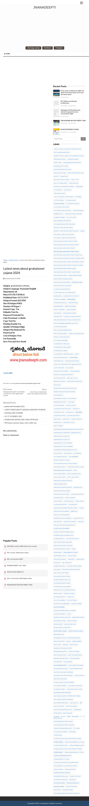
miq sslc (81, 521)
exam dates (58, 296)
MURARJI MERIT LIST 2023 (16, 565)
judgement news (60, 415)
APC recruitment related (62, 169)
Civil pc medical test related (63, 197)
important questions (74, 381)
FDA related (58, 316)
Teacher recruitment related (64, 725)
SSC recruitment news (74, 689)
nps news (71, 559)
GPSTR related (58, 361)
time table (72, 732)
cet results (67, 190)
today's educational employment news (67, 738)
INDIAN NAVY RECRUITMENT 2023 (19, 585)
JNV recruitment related (62, 409)
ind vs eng (57, 385)
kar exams (57, 419)
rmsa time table (74, 651)
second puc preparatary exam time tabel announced (37, 393)
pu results (70, 597)
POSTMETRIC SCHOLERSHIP (62, 586)
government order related (63, 354)
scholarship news (60, 665)
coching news (71, 200)
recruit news (72, 621)
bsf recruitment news (61, 179)
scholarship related (61, 668)
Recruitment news (60, 631)
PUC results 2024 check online (18, 553)
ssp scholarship (71, 706)
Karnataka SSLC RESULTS (62, 439)
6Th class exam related (62, 152)
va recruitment (70, 769)
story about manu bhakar (63, 713)
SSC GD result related (75, 686)
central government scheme (64, 186)
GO (83, 139)
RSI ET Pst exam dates (75, 655)
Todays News (58, 752)
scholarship (67, 662)
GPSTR (77, 354)
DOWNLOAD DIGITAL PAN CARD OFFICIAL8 (21, 420)
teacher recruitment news (63, 721)
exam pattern (73, 303)
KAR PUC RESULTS (76, 419)
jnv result (76, 409)
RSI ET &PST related (60, 655)
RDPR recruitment (78, 617)
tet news (76, 728)
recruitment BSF (70, 624)
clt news (78, 197)
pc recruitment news (74, 566)
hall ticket (69, 368)
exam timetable (59, 309)
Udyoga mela (58, 769)
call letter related (60, 183)
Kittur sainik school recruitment (65, 463)
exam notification (60, 303)
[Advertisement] (25, 156)
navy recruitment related (63, 542)
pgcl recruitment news (62, 576)
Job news (79, 412)
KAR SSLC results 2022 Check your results (22, 546)
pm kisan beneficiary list (62, 580)
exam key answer (60, 299)
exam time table (70, 306)
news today (72, 556)
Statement (77, 709)
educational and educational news (66, 245)
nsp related (80, 559)
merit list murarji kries (61, 515)
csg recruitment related (73, 214)
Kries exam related (60, 484)
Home (7, 54)
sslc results (74, 703)
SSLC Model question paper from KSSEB (67, 696)
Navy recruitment (72, 538)
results (65, 644)
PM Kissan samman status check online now (21, 423)
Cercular (79, 186)
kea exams (67, 453)
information (58, 395)
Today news (58, 735)
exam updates (71, 309)
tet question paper (60, 732)
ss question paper (60, 686)
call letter (75, 179)
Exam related (58, 306)
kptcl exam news (59, 474)
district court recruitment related (66, 231)
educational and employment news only (68, 255)
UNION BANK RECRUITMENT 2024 (73, 120)
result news (77, 641)
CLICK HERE (8, 373)
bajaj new (64, 176)
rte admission (75, 658)
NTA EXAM (57, 562)
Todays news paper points (62, 755)
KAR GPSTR (66, 419)
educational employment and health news (69, 262)
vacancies (72, 779)
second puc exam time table (63, 675)
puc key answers (59, 600)
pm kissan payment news (62, 583)
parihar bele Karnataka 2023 (14, 406)
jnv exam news (59, 405)
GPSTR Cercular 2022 (61, 357)
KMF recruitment (60, 467)
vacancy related (71, 786)
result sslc (57, 644)
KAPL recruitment (73, 415)
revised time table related (63, 648)
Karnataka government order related (67, 432)
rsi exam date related (61, 658)
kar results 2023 (69, 422)
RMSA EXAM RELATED (60, 651)
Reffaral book (59, 634)
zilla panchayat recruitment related (66, 793)
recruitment (58, 624)
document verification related (65, 238)
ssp (81, 703)
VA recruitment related (62, 773)
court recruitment (73, 203)
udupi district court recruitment (65, 766)
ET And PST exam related (62, 289)
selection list (79, 675)
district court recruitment (63, 227)
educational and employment (64, 248)
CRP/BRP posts (58, 214)
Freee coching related (61, 337)
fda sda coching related (72, 316)
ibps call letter (72, 378)
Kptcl (75, 470)
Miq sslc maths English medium (64, 525)
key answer (77, 453)
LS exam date (72, 504)
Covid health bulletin (61, 207)
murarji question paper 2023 (63, 535)
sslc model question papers (63, 699)
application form (60, 173)
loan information (60, 504)
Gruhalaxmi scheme (72, 361)
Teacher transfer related (63, 728)
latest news (58, 501)
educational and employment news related (69, 258)
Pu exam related (59, 597)
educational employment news (65, 268)
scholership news (76, 668)
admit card (57, 162)
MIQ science (58, 521)
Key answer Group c (61, 456)
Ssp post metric (59, 706)
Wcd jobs (57, 790)
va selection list (75, 776)
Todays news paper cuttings (74, 752)
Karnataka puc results (61, 436)
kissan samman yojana (61, 460)
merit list (74, 511)
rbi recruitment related (62, 617)
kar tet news (58, 426)
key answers (73, 456)
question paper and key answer (65, 610)
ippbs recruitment (60, 402)
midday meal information (63, 518)
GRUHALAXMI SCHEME (14, 413)
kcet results (58, 453)
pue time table (72, 600)
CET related (58, 190)
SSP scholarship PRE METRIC (63, 709)
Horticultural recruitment (63, 374)
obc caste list (67, 562)
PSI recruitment (69, 593)
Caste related (73, 183)
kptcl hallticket (73, 477)
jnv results (70, 412)
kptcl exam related (74, 474)
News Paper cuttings (70, 552)
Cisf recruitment (60, 193)
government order (60, 350)
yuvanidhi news (67, 790)
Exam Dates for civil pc (71, 296)
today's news (58, 742)
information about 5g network (65, 398)
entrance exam (77, 282)
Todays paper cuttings (61, 759)
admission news (73, 159)
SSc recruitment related (62, 692)
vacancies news (59, 783)
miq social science (70, 521)
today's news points (61, 745)
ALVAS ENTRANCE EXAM (70, 129)
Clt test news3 (59, 200)
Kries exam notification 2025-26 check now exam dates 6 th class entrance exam (72, 92)
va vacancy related (60, 779)
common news (13, 260)
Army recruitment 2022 (76, 173)
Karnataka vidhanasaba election (65, 450)
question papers (59, 614)
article (56, 176)
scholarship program (75, 665)
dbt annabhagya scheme (62, 221)
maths (81, 508)
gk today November (61, 340)
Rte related (58, 662)
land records (58, 498)
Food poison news (60, 327)
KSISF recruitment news (62, 491)
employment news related (63, 279)
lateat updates (70, 498)
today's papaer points (76, 745)
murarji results (59, 538)
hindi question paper (61, 371)
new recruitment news (62, 549)
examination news (69, 313)
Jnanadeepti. (44, 803)
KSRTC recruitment (77, 494)
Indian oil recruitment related (64, 392)
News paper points (60, 556)
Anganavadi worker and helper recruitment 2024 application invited (14, 393)
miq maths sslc (78, 518)
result (68, 641)
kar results (58, 422)
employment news (74, 275)
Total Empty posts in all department (66, 762)
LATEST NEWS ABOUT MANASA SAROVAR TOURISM (25, 410)
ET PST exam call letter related (64, 292)
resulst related (59, 641)
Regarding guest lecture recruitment (67, 638)
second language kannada (63, 672)
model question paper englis (64, 532)
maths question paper (61, 511)
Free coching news (60, 333)
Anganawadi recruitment (72, 162)
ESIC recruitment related (62, 285)
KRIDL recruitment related (63, 480)
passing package (59, 566)
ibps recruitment (60, 381)
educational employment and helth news (68, 265)
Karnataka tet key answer (63, 443)
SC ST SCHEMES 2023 (13, 416)
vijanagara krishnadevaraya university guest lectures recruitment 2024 (70, 112)
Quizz (69, 614)
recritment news (60, 621)
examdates (57, 313)
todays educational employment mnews (68, 749)
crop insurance (78, 210)
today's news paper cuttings (74, 742)
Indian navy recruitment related (65, 388)
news (73, 549)
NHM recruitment (60, 559)
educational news (60, 275)
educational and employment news (66, 251)
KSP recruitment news (61, 494)
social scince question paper (64, 682)
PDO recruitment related (71, 569)
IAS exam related (59, 378)
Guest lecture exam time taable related (67, 364)
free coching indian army (63, 330)
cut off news (71, 217)
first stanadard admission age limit (66, 323)
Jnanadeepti (44, 7)
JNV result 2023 (59, 412)
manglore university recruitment (66, 508)
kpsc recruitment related (63, 470)
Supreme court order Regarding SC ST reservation (69, 717)
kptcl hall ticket (60, 477)
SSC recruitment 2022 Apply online (19, 578)
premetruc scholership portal (64, 590)
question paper (59, 607)
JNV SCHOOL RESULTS (15, 572)
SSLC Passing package (61, 703)
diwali (82, 231)
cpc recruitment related (62, 210)
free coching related (76, 333)
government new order (62, 347)
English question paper (62, 282)
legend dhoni (68, 501)
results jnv (74, 644)
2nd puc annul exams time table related (67, 149)
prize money (58, 593)
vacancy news (59, 786)
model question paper (61, 528)
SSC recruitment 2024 (15, 559)
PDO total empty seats (61, 573)
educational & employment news (65, 241)
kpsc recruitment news (76, 467)
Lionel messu (79, 501)
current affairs (59, 217)
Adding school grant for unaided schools (69, 156)
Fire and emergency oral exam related (67, 320)
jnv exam (71, 402)
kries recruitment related (63, 487)
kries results (78, 487)
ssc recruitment (59, 689)
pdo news (57, 569)
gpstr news (73, 357)
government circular (61, 344)
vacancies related (73, 783)
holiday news (74, 371)
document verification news (64, 234)
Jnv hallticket (71, 405)
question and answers (62, 603)
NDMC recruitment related (63, 545)
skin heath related (60, 679)
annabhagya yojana (61, 166)
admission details (60, 159)
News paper (58, 552)
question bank (76, 603)
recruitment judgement (62, 627)
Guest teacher (59, 368)
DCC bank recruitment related (64, 224)
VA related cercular (61, 776)
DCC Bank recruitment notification (69, 102)
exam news (71, 299)
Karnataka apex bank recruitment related (68, 429)
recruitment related (75, 631)
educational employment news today (67, 272)
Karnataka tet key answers (63, 446)
